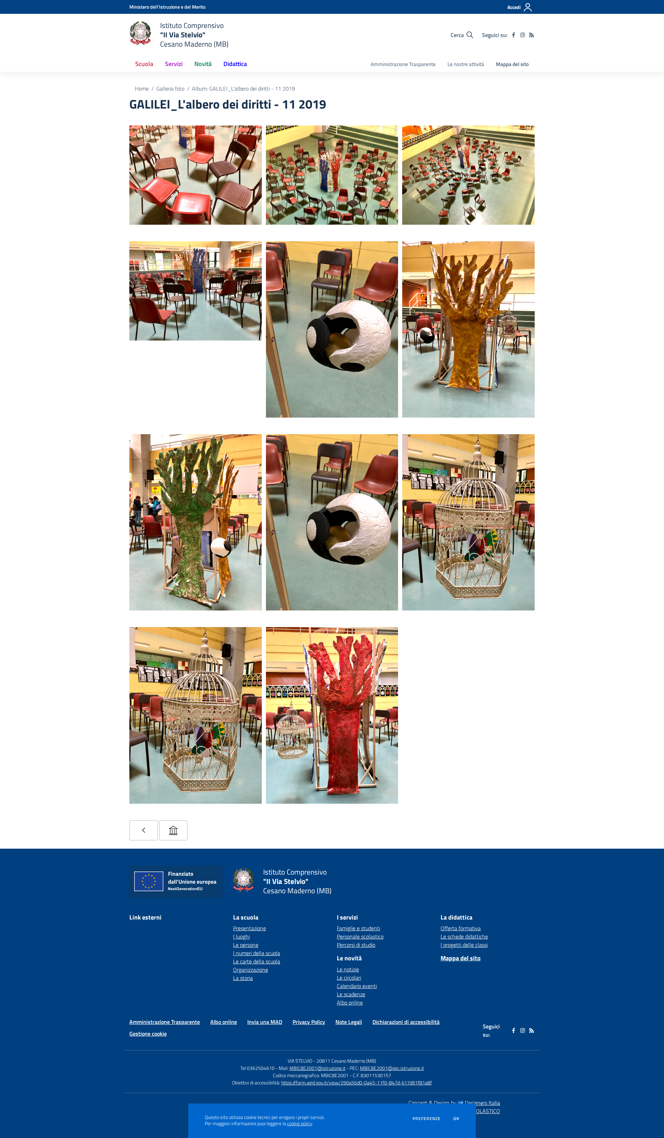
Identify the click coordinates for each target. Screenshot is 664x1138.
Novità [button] (203, 63)
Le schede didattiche (464, 936)
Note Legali (348, 1022)
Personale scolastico (360, 936)
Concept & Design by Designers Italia (454, 1103)
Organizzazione (250, 970)
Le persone (245, 945)
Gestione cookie (148, 1033)
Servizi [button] (174, 63)
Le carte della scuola (256, 961)
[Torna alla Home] (173, 830)
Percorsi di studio (356, 945)
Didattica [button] (235, 63)
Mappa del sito (512, 64)
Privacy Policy (309, 1022)
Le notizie (348, 969)
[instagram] (522, 35)
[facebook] (513, 35)
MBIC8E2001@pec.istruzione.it (392, 1068)
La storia (243, 978)
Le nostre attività (466, 64)
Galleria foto (170, 88)
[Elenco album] (143, 830)
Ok (456, 1119)
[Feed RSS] (531, 35)
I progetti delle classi (464, 945)
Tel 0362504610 (257, 1068)
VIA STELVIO (300, 1060)
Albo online (350, 1002)
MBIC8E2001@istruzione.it (317, 1068)
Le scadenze (351, 994)
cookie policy (299, 1123)
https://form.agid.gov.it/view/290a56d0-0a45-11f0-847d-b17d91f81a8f (356, 1082)
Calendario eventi (357, 986)
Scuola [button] (144, 63)
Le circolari (349, 977)
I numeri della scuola (256, 953)
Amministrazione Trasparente (403, 64)
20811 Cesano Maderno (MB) (346, 1060)
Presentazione (249, 928)
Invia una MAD (264, 1022)
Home (142, 88)
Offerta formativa (461, 928)
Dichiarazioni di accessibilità (406, 1022)
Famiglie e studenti (358, 928)
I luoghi (241, 936)
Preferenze (427, 1119)
